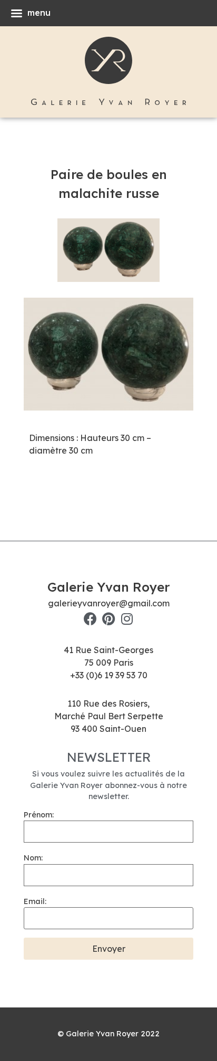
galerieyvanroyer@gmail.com (109, 603)
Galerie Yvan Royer (108, 587)
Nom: (33, 858)
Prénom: (39, 815)
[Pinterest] (109, 619)
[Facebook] (90, 619)
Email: (35, 901)
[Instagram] (127, 619)
